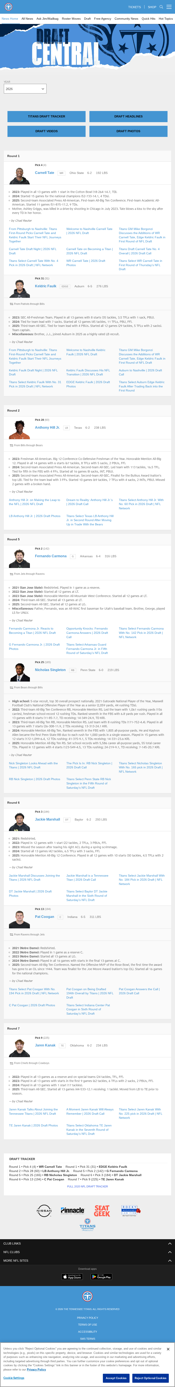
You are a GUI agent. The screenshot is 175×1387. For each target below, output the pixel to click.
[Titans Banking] (73, 1211)
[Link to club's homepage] (8, 5)
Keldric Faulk (45, 286)
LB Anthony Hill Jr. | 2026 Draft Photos (35, 516)
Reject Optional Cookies (150, 1378)
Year (7, 82)
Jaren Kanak (45, 1045)
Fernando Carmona (50, 556)
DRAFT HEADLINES (128, 116)
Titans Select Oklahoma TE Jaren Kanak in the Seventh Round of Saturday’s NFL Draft (88, 1130)
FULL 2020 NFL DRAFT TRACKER (87, 1186)
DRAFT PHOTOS (128, 131)
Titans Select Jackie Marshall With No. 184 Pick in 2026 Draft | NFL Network (141, 880)
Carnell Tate (44, 173)
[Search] (161, 7)
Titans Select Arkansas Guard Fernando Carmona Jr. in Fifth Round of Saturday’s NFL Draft (86, 649)
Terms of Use (87, 1323)
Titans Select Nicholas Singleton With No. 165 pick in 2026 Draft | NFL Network (141, 768)
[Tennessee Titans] (87, 1296)
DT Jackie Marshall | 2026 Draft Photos (35, 891)
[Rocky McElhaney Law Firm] (130, 1211)
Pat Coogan (44, 917)
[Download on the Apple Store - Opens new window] (72, 1276)
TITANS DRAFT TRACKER (46, 116)
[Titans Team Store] (87, 1225)
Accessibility (87, 1330)
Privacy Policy (87, 1317)
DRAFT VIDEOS (46, 131)
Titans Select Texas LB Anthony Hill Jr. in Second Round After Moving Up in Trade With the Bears (89, 520)
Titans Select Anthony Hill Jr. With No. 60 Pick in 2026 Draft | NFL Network (141, 504)
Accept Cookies (116, 1378)
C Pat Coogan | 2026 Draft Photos (32, 1005)
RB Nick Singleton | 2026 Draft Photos (34, 779)
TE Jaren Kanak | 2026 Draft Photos (33, 1125)
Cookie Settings (13, 1378)
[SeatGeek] (102, 1211)
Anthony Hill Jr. (47, 427)
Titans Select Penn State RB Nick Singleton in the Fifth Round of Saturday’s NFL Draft (88, 783)
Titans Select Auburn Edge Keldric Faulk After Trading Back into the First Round (141, 386)
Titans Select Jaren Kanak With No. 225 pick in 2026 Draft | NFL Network (142, 1114)
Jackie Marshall (47, 819)
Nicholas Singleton (49, 670)
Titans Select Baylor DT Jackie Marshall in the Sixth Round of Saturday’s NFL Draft (86, 896)
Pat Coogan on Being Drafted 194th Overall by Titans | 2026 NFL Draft (89, 993)
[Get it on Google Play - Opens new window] (101, 1278)
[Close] (168, 1349)
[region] (87, 1365)
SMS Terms (87, 1338)
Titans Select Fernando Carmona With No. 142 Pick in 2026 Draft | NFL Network (141, 633)
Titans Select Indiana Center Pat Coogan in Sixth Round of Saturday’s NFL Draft (87, 1009)
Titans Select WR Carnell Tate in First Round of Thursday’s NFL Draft (140, 265)
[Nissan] (44, 1211)
